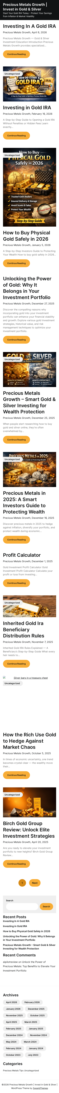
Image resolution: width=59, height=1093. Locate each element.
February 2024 (13, 1048)
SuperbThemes (40, 1088)
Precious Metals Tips (13, 1070)
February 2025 (13, 1028)
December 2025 (36, 1009)
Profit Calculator (22, 555)
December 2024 (14, 1035)
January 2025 (36, 1028)
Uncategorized (31, 1070)
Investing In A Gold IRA (29, 26)
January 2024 (36, 1048)
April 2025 (11, 1022)
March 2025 (31, 1022)
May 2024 (11, 1041)
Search (9, 900)
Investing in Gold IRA (27, 107)
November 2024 (38, 1035)
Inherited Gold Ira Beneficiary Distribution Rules (23, 629)
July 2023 (33, 1055)
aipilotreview (10, 961)
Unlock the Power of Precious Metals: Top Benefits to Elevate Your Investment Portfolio (29, 966)
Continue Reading (16, 54)
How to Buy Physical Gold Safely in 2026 (26, 931)
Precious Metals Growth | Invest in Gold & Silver (25, 6)
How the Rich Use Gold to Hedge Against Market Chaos (29, 741)
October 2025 (37, 1015)
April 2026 (11, 1002)
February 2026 (32, 1002)
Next (35, 882)
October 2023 (13, 1055)
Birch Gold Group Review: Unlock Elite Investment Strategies (29, 829)
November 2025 (14, 1015)
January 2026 (13, 1009)
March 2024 (30, 1041)
